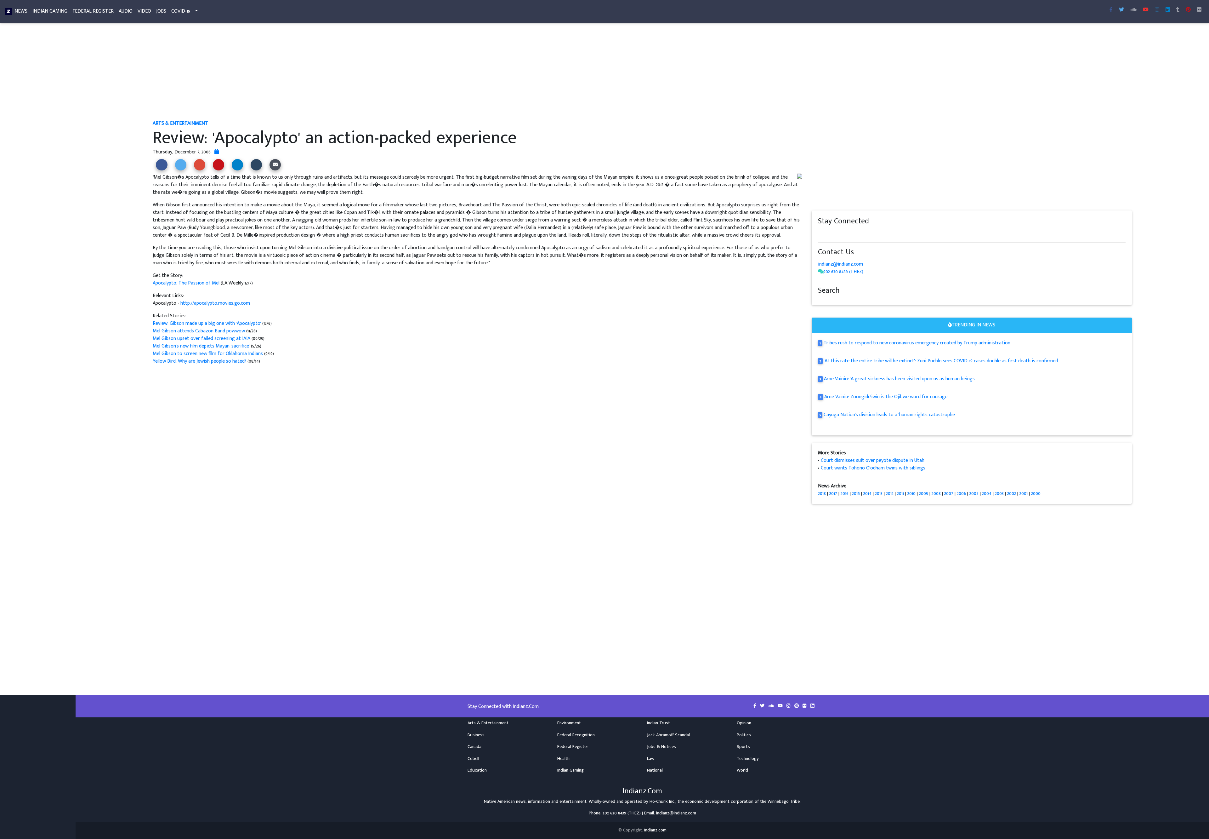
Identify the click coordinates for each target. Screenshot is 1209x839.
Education (477, 770)
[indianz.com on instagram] (865, 233)
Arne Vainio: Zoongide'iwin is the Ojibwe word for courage (885, 397)
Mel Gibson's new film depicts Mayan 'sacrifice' (202, 346)
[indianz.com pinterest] (1188, 10)
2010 (911, 493)
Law (650, 758)
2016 (845, 493)
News (20, 11)
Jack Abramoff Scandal (668, 735)
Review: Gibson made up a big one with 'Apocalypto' (207, 323)
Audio (126, 11)
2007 (948, 493)
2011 (900, 493)
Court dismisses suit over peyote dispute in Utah (872, 460)
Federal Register (93, 11)
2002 (1011, 493)
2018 (822, 493)
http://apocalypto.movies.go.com (215, 303)
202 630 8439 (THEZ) (843, 271)
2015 (856, 493)
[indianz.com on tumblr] (1178, 10)
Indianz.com (655, 830)
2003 (999, 493)
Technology (748, 758)
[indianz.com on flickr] (1199, 10)
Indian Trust (658, 723)
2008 (936, 493)
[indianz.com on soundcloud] (834, 233)
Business (476, 735)
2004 (986, 493)
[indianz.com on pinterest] (852, 233)
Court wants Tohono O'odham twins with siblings (873, 468)
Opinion (744, 723)
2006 (961, 493)
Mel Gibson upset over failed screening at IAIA (201, 338)
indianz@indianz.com (840, 264)
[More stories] (216, 152)
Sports (743, 746)
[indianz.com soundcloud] (1133, 10)
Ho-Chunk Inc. (662, 801)
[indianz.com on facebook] (821, 233)
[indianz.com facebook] (1111, 10)
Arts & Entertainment (488, 723)
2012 (890, 493)
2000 (1036, 493)
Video (144, 11)
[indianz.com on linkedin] (871, 233)
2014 (867, 493)
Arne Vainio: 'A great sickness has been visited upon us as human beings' (899, 379)
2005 (974, 493)
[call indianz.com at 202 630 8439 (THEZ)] (821, 271)
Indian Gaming (49, 11)
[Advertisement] (342, 72)
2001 (1023, 493)
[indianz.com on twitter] (827, 233)
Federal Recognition (576, 735)
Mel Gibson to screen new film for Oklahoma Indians (208, 353)
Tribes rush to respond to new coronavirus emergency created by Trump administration (917, 343)
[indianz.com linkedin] (1167, 10)
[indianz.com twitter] (1121, 10)
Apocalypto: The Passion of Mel (187, 283)
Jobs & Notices (661, 746)
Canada (474, 746)
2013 (879, 493)
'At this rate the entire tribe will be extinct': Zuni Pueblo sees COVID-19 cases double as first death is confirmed (941, 361)
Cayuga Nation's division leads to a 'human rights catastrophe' (890, 415)
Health (563, 758)
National (655, 770)
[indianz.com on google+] (840, 233)
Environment (569, 723)
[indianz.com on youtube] (1145, 10)
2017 (833, 493)
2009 (923, 493)
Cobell (473, 758)
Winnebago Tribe (784, 801)
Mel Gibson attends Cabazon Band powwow (199, 331)
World (742, 770)
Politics (744, 735)
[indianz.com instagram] (1157, 10)
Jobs (161, 11)
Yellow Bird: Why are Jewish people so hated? (199, 361)
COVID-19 (180, 11)
